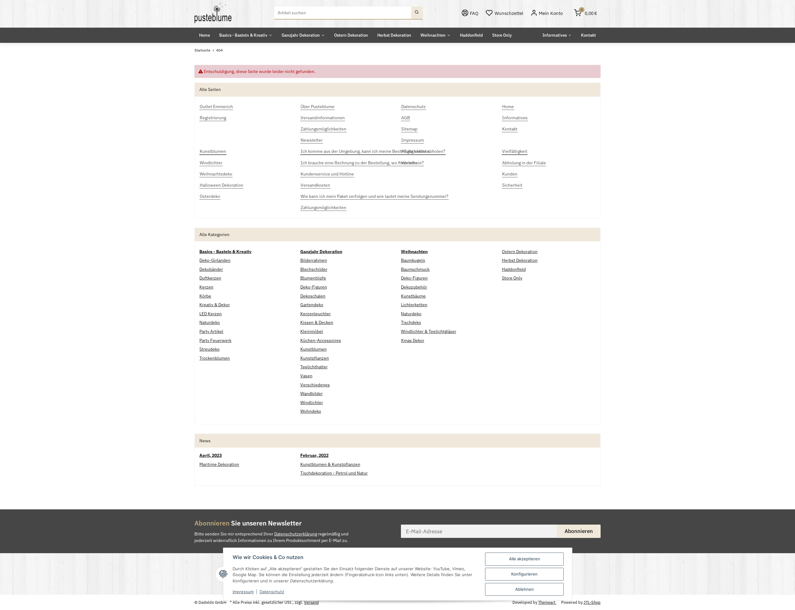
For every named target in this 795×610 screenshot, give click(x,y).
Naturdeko (209, 322)
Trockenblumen (214, 358)
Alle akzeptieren (524, 558)
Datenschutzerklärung (295, 534)
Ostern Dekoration (520, 251)
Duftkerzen (210, 278)
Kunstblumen (313, 349)
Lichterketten (414, 304)
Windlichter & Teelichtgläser (428, 331)
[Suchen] (417, 13)
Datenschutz (272, 591)
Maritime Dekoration (219, 464)
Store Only (512, 278)
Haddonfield (514, 269)
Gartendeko (311, 304)
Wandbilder (311, 393)
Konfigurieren (524, 573)
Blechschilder (313, 269)
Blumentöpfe (313, 278)
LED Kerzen (210, 313)
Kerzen (206, 287)
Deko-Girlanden (214, 260)
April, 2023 (210, 455)
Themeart (547, 602)
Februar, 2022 (314, 455)
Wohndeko (310, 411)
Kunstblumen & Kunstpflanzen (330, 464)
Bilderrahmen (313, 260)
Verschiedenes (315, 385)
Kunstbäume (413, 296)
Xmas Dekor (412, 340)
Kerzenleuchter (315, 313)
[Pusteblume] (213, 13)
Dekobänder (211, 269)
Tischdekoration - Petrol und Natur (334, 473)
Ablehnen (524, 589)
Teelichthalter (314, 367)
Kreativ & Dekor (214, 304)
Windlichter (311, 402)
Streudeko (209, 349)
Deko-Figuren (313, 287)
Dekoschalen (312, 296)
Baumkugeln (413, 260)
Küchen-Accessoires (320, 340)
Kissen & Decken (316, 322)
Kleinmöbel (311, 331)
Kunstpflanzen (314, 358)
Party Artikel (211, 331)
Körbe (205, 296)
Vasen (306, 376)
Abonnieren (579, 531)
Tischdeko (411, 322)
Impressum (243, 591)
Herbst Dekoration (520, 260)
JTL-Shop (592, 602)
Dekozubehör (414, 287)
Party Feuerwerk (215, 340)
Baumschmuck (415, 269)
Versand (311, 602)
